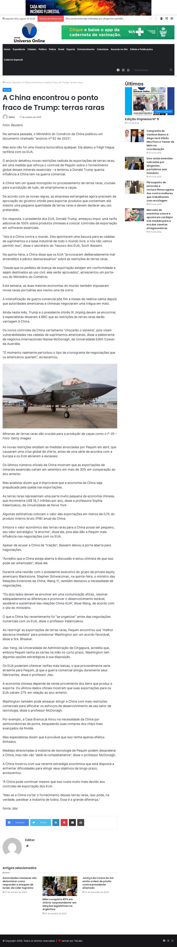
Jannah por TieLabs (71, 940)
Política (42, 49)
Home (7, 49)
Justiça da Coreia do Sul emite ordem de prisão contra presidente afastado (97, 883)
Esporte (71, 49)
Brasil (61, 49)
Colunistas (102, 49)
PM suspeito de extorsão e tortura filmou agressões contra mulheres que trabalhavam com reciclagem (160, 191)
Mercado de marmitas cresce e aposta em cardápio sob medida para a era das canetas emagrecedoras (160, 219)
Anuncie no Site (119, 49)
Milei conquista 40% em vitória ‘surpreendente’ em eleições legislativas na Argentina (59, 904)
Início (8, 82)
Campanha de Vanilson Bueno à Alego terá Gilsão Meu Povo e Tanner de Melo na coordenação (160, 140)
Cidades (31, 49)
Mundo (16, 82)
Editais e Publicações (141, 49)
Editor (12, 117)
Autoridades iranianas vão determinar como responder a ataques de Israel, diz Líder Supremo (20, 883)
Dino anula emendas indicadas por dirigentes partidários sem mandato (103, 18)
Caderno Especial (13, 59)
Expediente (19, 49)
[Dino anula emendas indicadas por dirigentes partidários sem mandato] (134, 163)
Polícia (52, 49)
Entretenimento (86, 49)
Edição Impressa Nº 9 (142, 119)
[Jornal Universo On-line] (29, 33)
